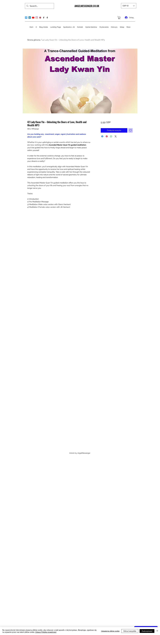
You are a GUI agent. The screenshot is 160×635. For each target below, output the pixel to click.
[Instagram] (36, 17)
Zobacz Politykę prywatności (45, 632)
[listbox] (128, 5)
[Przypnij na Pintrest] (106, 136)
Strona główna (33, 40)
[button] (128, 5)
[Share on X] (115, 136)
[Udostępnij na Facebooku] (102, 136)
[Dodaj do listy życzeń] (130, 130)
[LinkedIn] (29, 17)
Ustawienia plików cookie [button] (110, 631)
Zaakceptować (147, 631)
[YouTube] (33, 17)
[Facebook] (44, 17)
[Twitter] (26, 17)
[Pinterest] (40, 17)
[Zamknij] (157, 631)
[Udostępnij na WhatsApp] (111, 136)
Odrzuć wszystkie (129, 631)
